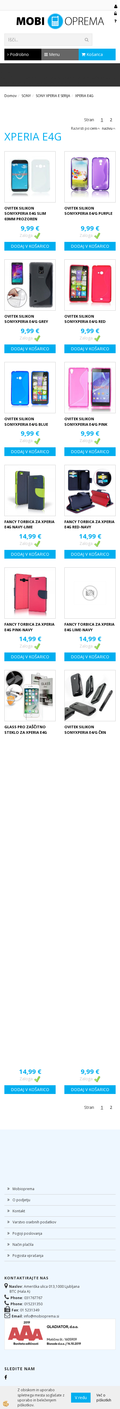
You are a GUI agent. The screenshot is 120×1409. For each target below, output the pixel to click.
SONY (26, 95)
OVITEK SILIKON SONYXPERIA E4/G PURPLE (88, 210)
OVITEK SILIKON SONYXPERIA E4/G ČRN (85, 729)
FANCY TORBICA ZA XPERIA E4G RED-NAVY (89, 524)
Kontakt (19, 1211)
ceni (93, 128)
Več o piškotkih (103, 1398)
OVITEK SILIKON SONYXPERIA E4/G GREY (26, 319)
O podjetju (21, 1199)
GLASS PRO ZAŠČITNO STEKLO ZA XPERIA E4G (25, 729)
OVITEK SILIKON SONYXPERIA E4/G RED (85, 319)
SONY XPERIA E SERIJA (53, 95)
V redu (81, 1397)
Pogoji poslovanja (27, 1233)
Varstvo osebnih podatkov (34, 1222)
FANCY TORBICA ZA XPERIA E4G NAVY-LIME (29, 524)
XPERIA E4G (84, 95)
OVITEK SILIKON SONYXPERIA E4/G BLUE (26, 421)
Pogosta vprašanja (28, 1255)
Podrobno (19, 54)
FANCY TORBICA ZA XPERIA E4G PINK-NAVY (29, 627)
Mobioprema (23, 1188)
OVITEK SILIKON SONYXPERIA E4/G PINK (85, 421)
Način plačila (23, 1244)
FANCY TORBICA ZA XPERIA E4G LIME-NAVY (89, 627)
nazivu (107, 128)
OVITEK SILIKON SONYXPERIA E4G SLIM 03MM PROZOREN (25, 213)
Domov (10, 95)
